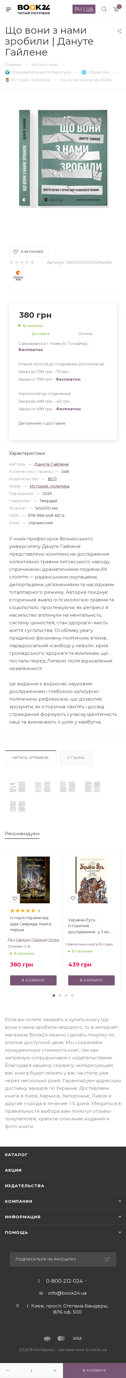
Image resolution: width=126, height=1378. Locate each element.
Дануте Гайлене (51, 464)
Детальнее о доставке (41, 423)
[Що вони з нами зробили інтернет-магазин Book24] (63, 165)
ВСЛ (52, 478)
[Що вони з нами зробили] (17, 786)
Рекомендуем (22, 833)
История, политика (49, 486)
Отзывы (76, 758)
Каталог (16, 1154)
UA (89, 9)
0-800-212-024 (64, 1281)
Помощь (16, 1232)
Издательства (24, 1185)
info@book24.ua (67, 1293)
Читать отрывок (31, 758)
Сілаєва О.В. (19, 946)
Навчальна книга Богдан (89, 944)
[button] (54, 995)
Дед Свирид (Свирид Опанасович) (33, 939)
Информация (23, 1216)
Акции (13, 1170)
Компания (18, 1201)
